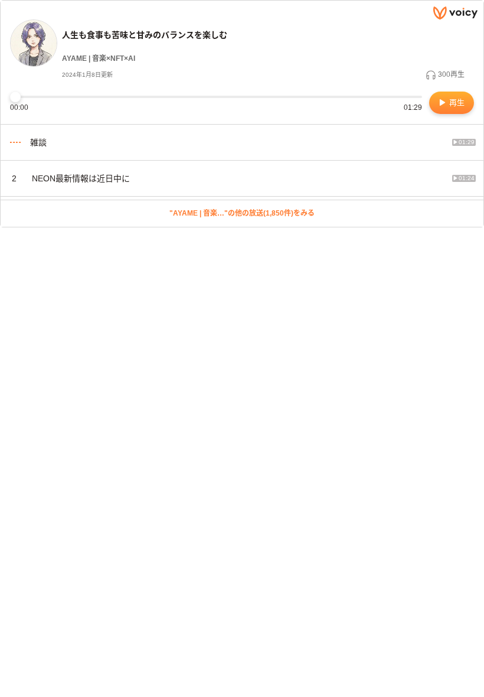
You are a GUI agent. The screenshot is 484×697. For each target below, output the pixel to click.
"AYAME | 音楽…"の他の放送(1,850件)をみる (242, 213)
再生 (456, 102)
